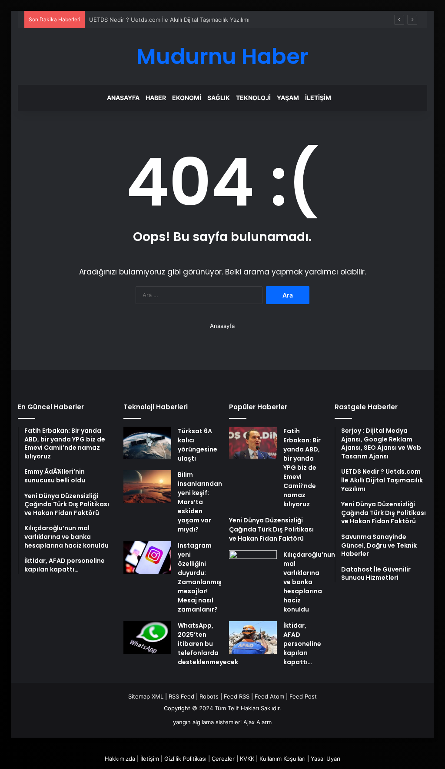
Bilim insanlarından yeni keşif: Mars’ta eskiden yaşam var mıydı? (200, 502)
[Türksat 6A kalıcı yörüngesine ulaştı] (147, 443)
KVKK (247, 758)
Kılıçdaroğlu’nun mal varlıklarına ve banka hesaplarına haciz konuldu (309, 582)
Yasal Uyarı (325, 758)
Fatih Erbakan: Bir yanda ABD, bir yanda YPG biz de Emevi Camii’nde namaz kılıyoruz (302, 467)
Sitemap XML (145, 696)
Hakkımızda (120, 758)
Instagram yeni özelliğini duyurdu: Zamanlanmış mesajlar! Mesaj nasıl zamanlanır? (200, 577)
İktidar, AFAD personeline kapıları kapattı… (302, 643)
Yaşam (288, 97)
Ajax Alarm (257, 722)
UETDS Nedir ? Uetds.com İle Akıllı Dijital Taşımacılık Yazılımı (169, 19)
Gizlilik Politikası (185, 758)
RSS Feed (181, 696)
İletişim (318, 97)
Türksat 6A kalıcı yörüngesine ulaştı (197, 445)
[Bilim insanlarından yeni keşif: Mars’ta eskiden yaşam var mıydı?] (147, 486)
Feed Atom (269, 696)
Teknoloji (253, 97)
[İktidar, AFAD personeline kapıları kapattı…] (253, 637)
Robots (209, 696)
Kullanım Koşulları (282, 758)
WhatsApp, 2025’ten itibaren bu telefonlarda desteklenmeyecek (208, 643)
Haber (156, 97)
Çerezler (223, 758)
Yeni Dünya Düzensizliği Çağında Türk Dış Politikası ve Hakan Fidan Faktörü (271, 529)
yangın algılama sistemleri (207, 722)
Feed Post (303, 696)
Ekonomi (186, 97)
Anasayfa (123, 97)
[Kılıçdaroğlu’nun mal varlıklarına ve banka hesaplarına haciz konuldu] (253, 566)
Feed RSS (236, 696)
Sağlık (218, 97)
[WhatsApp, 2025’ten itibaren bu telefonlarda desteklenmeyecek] (147, 637)
